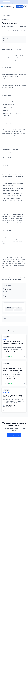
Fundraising (10, 307)
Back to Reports (6, 15)
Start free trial (20, 6)
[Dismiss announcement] (26, 2)
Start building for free (14, 435)
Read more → (14, 3)
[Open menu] (25, 6)
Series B (9, 309)
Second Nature (18, 309)
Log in (13, 6)
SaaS (19, 307)
